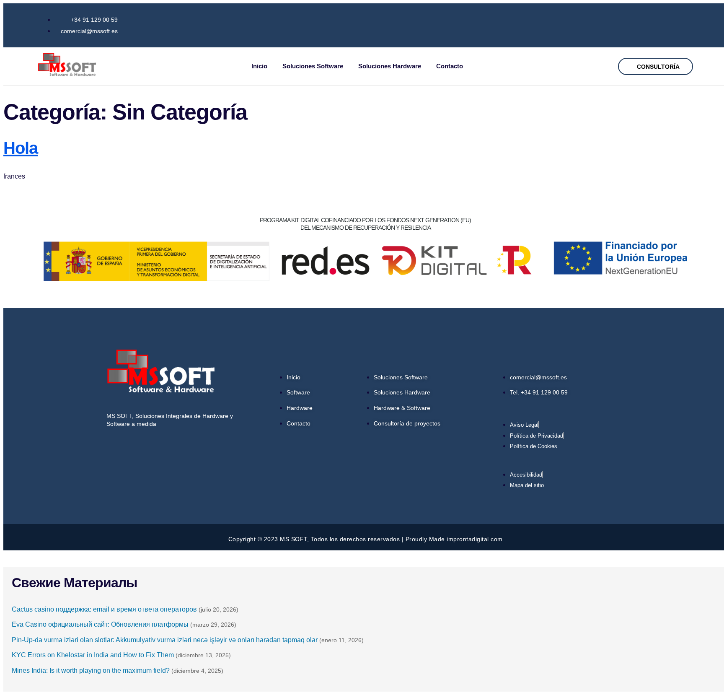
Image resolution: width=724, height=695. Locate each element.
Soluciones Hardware (389, 66)
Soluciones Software (312, 66)
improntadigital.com (475, 539)
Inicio (259, 66)
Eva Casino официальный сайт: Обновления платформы (100, 624)
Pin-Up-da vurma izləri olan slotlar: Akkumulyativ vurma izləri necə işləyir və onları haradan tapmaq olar (165, 639)
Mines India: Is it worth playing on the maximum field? (91, 670)
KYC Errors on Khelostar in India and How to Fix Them (93, 655)
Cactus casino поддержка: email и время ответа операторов (104, 609)
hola (20, 148)
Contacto (449, 66)
